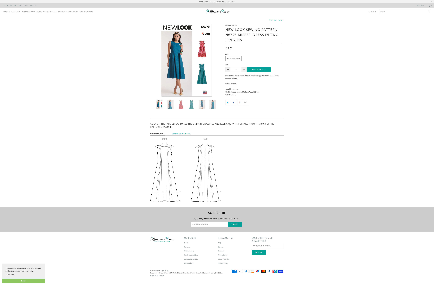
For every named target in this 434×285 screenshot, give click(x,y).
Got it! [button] (23, 281)
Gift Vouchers (86, 11)
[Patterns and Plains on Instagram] (11, 6)
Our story (221, 251)
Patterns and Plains (161, 271)
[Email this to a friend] (245, 102)
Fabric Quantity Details (181, 134)
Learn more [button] (10, 274)
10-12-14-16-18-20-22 (233, 58)
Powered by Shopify (157, 275)
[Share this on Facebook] (233, 102)
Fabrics (6, 11)
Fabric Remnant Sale (47, 11)
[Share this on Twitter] (227, 102)
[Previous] (154, 60)
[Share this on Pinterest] (239, 102)
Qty (226, 65)
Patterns (15, 11)
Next (280, 20)
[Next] (219, 60)
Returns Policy (223, 263)
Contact (33, 6)
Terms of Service (223, 259)
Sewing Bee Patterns (68, 11)
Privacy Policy (222, 255)
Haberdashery (28, 11)
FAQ (15, 6)
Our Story (23, 6)
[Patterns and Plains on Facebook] (4, 6)
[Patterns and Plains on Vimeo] (7, 6)
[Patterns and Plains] (218, 11)
